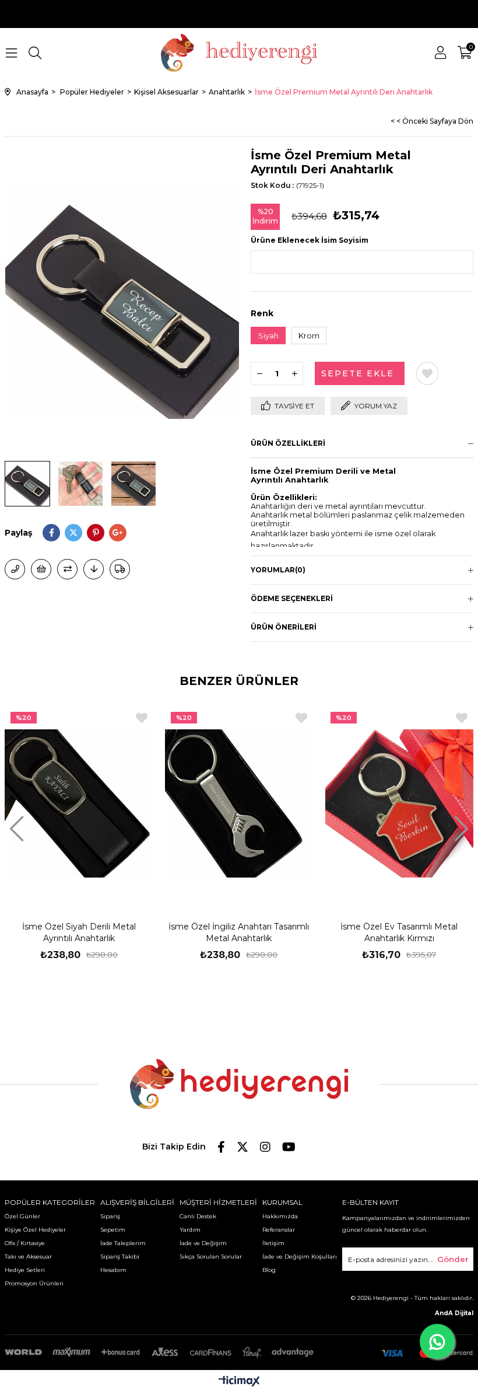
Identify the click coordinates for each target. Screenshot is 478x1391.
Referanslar (278, 1229)
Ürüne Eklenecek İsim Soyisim (309, 240)
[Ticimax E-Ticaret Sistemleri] (239, 1382)
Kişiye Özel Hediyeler (35, 1229)
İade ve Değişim (203, 1243)
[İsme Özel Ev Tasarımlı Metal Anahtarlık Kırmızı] (399, 803)
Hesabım (113, 1270)
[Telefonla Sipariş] (15, 569)
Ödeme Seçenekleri (292, 598)
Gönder (453, 1259)
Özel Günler (22, 1216)
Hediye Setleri (25, 1270)
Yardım (190, 1229)
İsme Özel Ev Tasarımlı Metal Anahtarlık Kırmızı (399, 932)
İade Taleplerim (123, 1243)
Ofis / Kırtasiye (25, 1243)
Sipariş (110, 1216)
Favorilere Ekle (141, 718)
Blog (269, 1270)
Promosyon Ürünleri (34, 1283)
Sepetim (112, 1229)
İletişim (273, 1243)
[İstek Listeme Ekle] (41, 569)
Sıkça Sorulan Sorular (211, 1256)
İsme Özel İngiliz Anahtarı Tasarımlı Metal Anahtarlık (238, 932)
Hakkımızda (280, 1216)
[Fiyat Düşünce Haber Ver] (93, 569)
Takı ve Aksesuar (28, 1256)
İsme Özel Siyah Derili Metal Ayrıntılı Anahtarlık (79, 932)
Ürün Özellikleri (288, 443)
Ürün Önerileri (284, 627)
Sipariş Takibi (119, 1256)
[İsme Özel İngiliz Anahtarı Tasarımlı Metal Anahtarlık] (239, 803)
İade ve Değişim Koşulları (299, 1256)
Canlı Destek (198, 1216)
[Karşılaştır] (67, 569)
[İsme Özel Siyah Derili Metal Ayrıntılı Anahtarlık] (79, 803)
